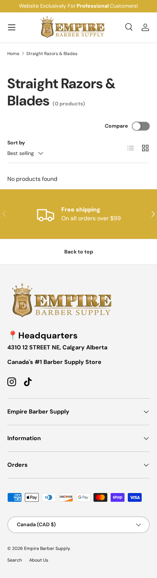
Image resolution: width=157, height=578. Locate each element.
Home (13, 53)
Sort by (16, 142)
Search (14, 560)
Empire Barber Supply (47, 548)
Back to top (78, 251)
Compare (116, 126)
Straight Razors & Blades (51, 53)
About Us (38, 560)
